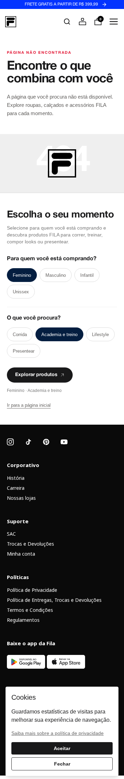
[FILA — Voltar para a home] (10, 21)
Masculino (55, 275)
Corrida (20, 334)
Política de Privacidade (32, 590)
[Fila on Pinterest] (46, 441)
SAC (11, 533)
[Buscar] (67, 21)
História (15, 478)
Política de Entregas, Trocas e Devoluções (54, 600)
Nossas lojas (21, 498)
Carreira (15, 488)
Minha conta (21, 553)
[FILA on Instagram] (10, 441)
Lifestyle (100, 334)
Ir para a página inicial (29, 405)
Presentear (23, 351)
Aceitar (62, 748)
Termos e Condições (30, 610)
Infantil (87, 275)
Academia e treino (59, 334)
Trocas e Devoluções (30, 543)
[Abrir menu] (113, 21)
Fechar (62, 764)
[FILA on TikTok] (28, 441)
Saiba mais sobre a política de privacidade (57, 733)
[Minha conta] (82, 21)
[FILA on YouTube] (64, 441)
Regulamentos (23, 620)
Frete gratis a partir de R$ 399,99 (57, 4)
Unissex (21, 291)
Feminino (22, 275)
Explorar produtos (36, 375)
